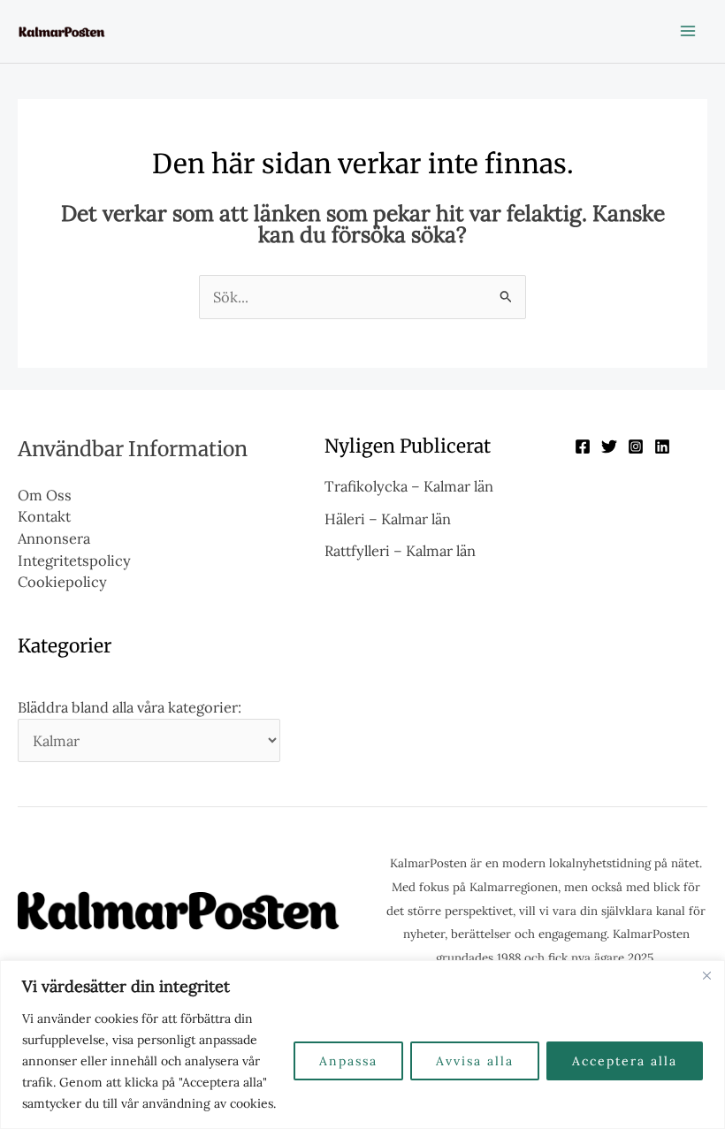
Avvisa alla (475, 1061)
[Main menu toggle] (687, 31)
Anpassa (348, 1061)
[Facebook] (583, 446)
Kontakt (44, 516)
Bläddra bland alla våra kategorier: (129, 707)
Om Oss (45, 494)
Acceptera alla (624, 1061)
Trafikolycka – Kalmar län (408, 486)
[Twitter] (609, 446)
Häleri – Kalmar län (387, 518)
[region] (362, 1044)
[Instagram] (636, 446)
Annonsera (54, 538)
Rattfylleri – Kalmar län (400, 550)
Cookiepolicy (62, 581)
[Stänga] (706, 975)
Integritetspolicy (74, 560)
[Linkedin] (662, 446)
